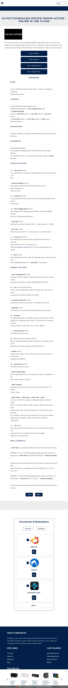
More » (34, 605)
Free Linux (28, 528)
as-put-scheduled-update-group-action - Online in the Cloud (34, 20)
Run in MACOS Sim (34, 72)
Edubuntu (34, 547)
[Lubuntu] (35, 562)
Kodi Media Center (34, 593)
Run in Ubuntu (34, 53)
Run (34, 552)
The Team (10, 653)
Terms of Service (52, 659)
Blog (8, 662)
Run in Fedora (34, 59)
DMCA (49, 662)
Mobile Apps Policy (53, 656)
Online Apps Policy (53, 653)
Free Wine (41, 528)
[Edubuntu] (35, 540)
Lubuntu (34, 570)
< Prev (29, 494)
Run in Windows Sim (34, 65)
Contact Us (10, 659)
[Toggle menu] (2, 3)
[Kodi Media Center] (35, 585)
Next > (39, 494)
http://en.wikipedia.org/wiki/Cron (21, 247)
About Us (10, 656)
